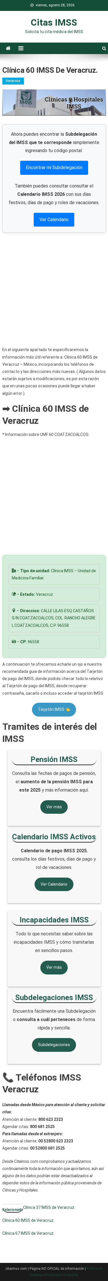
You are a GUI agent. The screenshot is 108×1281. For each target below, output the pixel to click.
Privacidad (53, 1275)
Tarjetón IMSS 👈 (54, 709)
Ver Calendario (54, 219)
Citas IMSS (54, 22)
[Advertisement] (54, 289)
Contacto (71, 1275)
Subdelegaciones (54, 1044)
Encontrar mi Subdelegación (54, 167)
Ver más (54, 807)
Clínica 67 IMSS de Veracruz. (28, 1233)
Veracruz (13, 81)
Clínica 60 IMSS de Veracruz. (28, 1220)
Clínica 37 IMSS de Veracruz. (49, 1207)
